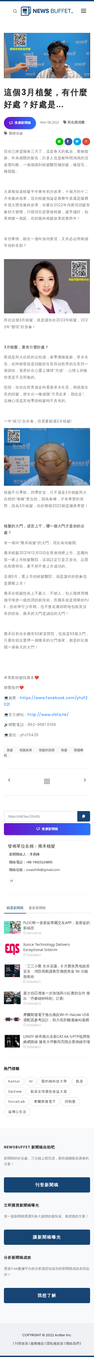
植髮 (64, 750)
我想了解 (47, 1295)
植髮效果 (26, 750)
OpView (15, 1091)
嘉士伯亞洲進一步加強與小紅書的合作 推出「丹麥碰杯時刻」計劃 (56, 995)
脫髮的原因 (47, 750)
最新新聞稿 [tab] (37, 907)
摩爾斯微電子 (45, 1101)
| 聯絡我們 (72, 1343)
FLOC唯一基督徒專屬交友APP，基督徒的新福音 (56, 925)
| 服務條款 (37, 1343)
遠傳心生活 (17, 1111)
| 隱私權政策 (54, 1343)
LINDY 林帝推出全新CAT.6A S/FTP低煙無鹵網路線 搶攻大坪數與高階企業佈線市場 (56, 1039)
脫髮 (10, 750)
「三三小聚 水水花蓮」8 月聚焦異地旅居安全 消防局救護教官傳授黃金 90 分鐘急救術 (56, 971)
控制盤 (70, 1101)
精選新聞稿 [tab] (15, 907)
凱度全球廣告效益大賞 (49, 1091)
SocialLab (16, 1101)
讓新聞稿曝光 (47, 1237)
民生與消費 (76, 122)
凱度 (79, 1081)
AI (31, 1081)
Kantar (14, 1081)
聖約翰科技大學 (54, 1081)
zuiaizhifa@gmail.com (43, 869)
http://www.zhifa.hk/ (48, 714)
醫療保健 (15, 133)
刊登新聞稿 (47, 1185)
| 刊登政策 (21, 1343)
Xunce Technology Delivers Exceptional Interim (46, 947)
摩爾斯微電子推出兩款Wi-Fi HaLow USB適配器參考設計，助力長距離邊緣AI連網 (56, 1017)
